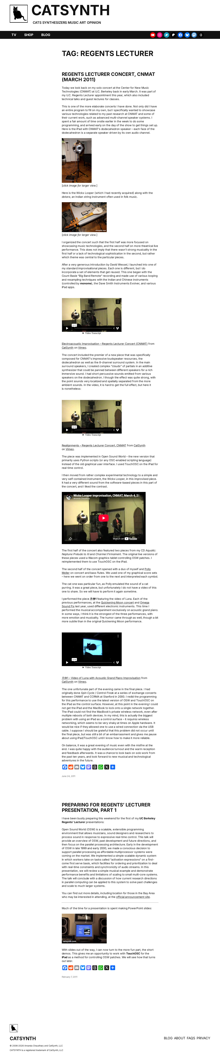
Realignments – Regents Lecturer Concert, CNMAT (94, 445)
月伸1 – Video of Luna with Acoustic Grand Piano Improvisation (101, 678)
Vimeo (82, 347)
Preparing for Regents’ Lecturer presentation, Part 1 (106, 807)
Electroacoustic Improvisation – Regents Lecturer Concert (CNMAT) (105, 343)
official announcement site (133, 896)
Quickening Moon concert (117, 602)
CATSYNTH (70, 10)
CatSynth (67, 347)
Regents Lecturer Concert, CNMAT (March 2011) (108, 77)
